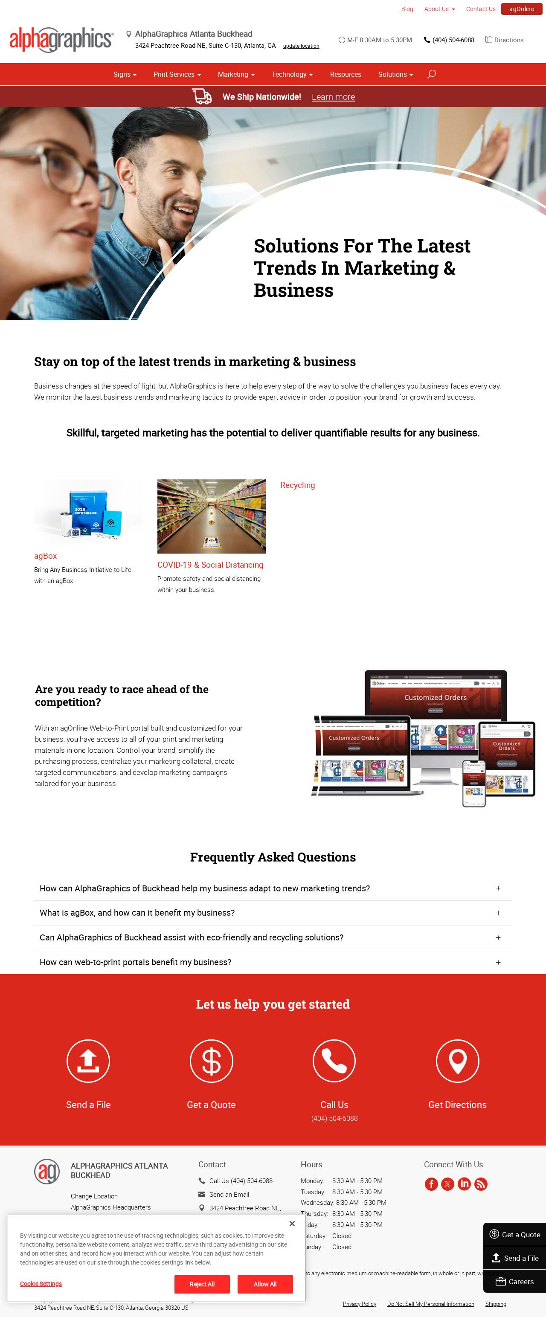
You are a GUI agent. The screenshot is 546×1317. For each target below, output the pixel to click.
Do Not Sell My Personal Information (430, 1304)
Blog (407, 9)
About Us (436, 9)
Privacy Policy (359, 1304)
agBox (45, 555)
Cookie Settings (41, 1283)
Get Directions (457, 1104)
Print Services (174, 74)
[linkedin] (464, 1184)
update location (301, 45)
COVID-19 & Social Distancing (210, 564)
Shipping (495, 1304)
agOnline (521, 9)
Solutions (392, 74)
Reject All (202, 1284)
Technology (289, 74)
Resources (345, 74)
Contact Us (481, 9)
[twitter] (447, 1184)
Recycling (297, 484)
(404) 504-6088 (453, 39)
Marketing (233, 74)
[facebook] (431, 1184)
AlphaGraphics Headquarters (111, 1207)
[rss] (480, 1184)
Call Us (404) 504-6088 (241, 1180)
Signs (122, 74)
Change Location (94, 1196)
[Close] (292, 1223)
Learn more (333, 96)
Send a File (521, 1258)
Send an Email (229, 1194)
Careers (521, 1281)
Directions (509, 39)
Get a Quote (521, 1234)
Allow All (265, 1284)
